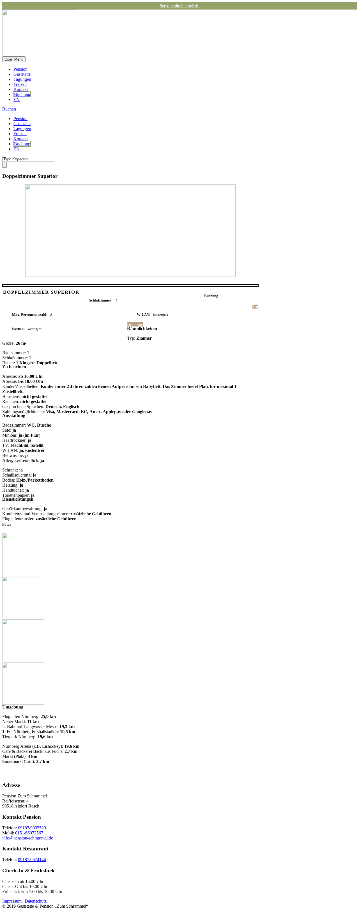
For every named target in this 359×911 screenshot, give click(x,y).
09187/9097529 (32, 827)
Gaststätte (22, 74)
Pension (20, 69)
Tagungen (22, 79)
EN (16, 99)
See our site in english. (179, 5)
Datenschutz (36, 901)
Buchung (22, 94)
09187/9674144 (32, 859)
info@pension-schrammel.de (27, 838)
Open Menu (13, 59)
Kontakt (20, 89)
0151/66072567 (29, 833)
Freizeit (20, 84)
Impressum (12, 901)
